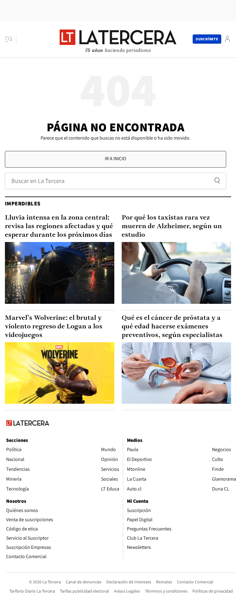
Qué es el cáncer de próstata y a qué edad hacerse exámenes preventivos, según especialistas (172, 327)
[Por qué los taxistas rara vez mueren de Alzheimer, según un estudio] (176, 273)
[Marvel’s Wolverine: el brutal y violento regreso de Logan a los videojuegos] (59, 373)
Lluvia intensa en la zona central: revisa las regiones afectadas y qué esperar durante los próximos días (59, 226)
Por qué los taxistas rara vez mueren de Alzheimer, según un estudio (172, 226)
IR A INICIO (115, 158)
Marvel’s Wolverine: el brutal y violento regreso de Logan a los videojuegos (53, 327)
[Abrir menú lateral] (10, 39)
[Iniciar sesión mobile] (227, 39)
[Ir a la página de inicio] (118, 38)
